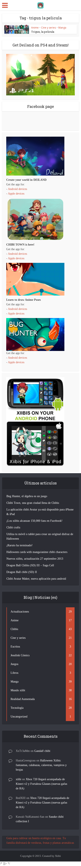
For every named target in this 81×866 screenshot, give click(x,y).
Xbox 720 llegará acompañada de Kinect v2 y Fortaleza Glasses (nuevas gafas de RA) (41, 784)
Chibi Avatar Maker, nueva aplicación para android (36, 578)
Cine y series (48, 27)
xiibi (18, 779)
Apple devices (16, 193)
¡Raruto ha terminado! (19, 545)
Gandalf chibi (42, 750)
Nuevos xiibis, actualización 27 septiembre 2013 (34, 558)
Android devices (17, 189)
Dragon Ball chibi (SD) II (21, 572)
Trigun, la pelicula (42, 32)
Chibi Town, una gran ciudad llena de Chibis (32, 502)
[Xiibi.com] (40, 5)
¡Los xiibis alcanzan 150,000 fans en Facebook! (34, 520)
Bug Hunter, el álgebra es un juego (26, 496)
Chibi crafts (13, 527)
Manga (62, 27)
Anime (35, 27)
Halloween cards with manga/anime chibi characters (36, 552)
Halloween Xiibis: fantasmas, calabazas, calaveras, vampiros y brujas (41, 765)
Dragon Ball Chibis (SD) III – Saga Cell (30, 565)
